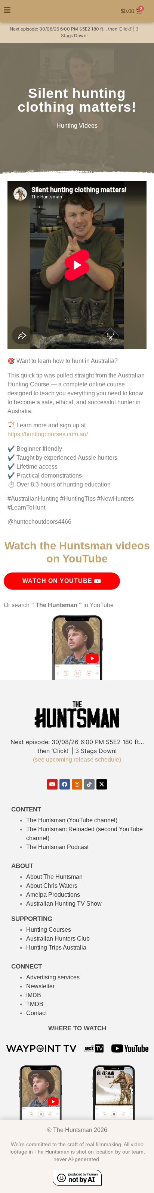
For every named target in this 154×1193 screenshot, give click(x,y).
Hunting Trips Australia (56, 947)
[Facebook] (64, 784)
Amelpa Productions (53, 894)
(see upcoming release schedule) (77, 759)
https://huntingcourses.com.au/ (47, 434)
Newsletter (40, 986)
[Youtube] (52, 784)
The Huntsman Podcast (57, 847)
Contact (36, 1013)
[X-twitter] (101, 784)
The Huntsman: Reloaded (60, 829)
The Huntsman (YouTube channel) (71, 820)
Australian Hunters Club (58, 938)
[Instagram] (77, 784)
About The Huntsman (54, 877)
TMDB (34, 1004)
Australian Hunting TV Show (64, 903)
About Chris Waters (51, 886)
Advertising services (53, 977)
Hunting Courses (48, 929)
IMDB (33, 995)
